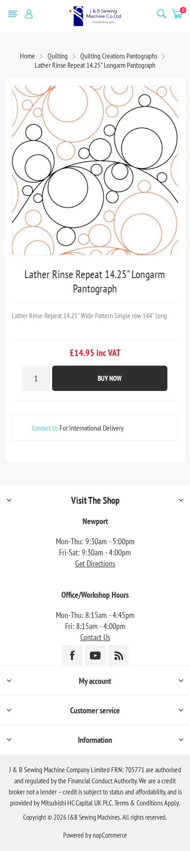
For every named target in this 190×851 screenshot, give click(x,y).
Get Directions (95, 563)
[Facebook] (72, 655)
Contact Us (45, 427)
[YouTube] (95, 655)
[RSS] (118, 655)
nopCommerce (110, 835)
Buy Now (110, 378)
